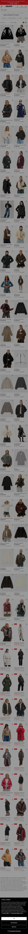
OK (14, 918)
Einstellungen (14, 922)
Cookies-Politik (6, 913)
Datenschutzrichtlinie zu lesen (17, 913)
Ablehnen (14, 926)
